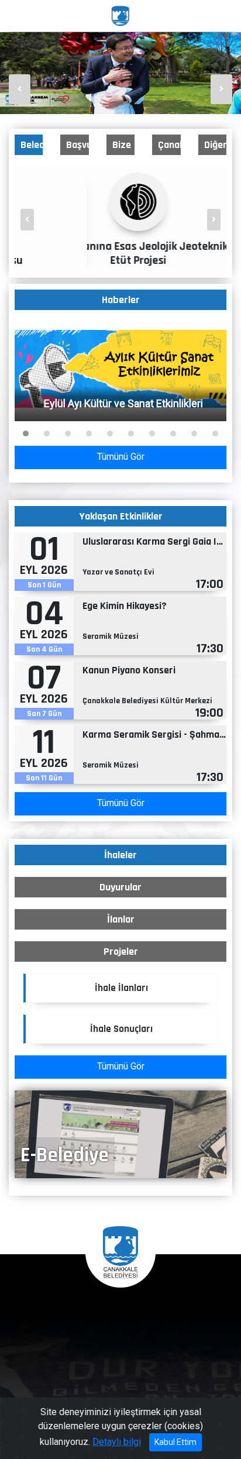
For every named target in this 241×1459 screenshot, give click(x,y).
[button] (25, 433)
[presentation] (19, 89)
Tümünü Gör (120, 456)
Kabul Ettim (175, 1442)
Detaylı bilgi (116, 1441)
